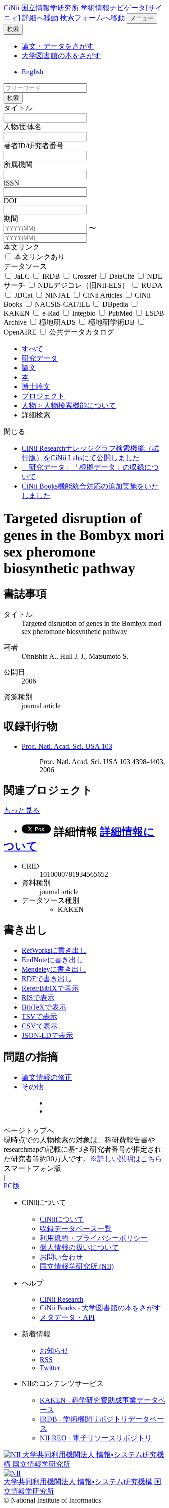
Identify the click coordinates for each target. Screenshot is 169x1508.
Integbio (83, 313)
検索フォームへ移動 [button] (92, 18)
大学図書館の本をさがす (61, 55)
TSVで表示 (39, 1016)
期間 (11, 218)
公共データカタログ (80, 332)
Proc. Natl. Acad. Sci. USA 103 (67, 746)
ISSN (11, 183)
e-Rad (51, 313)
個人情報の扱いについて (79, 1247)
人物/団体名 (22, 127)
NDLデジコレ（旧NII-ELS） (83, 285)
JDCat (23, 295)
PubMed (120, 313)
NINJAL (57, 295)
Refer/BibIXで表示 (50, 988)
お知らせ (54, 1350)
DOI (10, 200)
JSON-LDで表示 (47, 1035)
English (32, 72)
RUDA (151, 285)
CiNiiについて (62, 1219)
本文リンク (22, 247)
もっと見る (22, 810)
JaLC (22, 276)
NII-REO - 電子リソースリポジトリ (96, 1438)
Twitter (50, 1368)
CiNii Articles (102, 295)
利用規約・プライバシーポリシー (94, 1238)
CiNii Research (61, 1299)
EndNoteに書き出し (52, 960)
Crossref (84, 276)
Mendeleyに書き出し (54, 969)
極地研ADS (57, 322)
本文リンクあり (39, 257)
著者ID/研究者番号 (34, 145)
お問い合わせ (61, 1257)
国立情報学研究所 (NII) (77, 1266)
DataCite (121, 276)
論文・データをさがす (58, 46)
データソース (25, 266)
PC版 (12, 1186)
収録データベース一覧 (76, 1228)
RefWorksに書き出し (54, 950)
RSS (46, 1359)
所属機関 (18, 164)
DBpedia (115, 304)
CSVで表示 (40, 1026)
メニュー (142, 18)
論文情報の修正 (47, 1077)
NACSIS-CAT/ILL (62, 304)
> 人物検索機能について (77, 405)
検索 (13, 29)
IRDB (51, 276)
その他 (32, 1087)
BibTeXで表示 (44, 1007)
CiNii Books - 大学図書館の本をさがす (100, 1308)
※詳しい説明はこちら (126, 1159)
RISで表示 (38, 997)
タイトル (18, 108)
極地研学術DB (112, 322)
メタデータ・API (67, 1317)
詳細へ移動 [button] (40, 18)
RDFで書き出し (47, 979)
